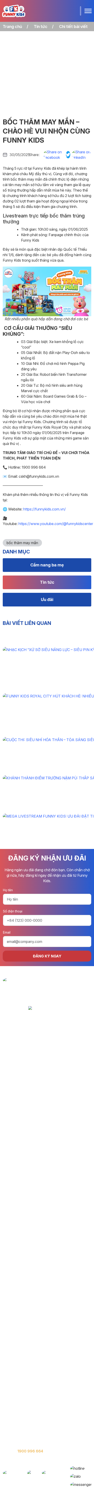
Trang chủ (12, 26)
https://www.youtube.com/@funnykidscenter (55, 523)
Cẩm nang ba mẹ (47, 565)
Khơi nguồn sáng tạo (21, 1424)
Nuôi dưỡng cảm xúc (21, 1415)
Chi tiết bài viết (73, 26)
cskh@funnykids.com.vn (36, 1460)
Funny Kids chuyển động (24, 1371)
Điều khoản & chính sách (25, 1389)
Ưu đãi (47, 599)
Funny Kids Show (18, 1434)
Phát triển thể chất (19, 1406)
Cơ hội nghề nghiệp (20, 1380)
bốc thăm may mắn (22, 542)
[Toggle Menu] (88, 11)
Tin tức (40, 26)
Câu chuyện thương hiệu (24, 1362)
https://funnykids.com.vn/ (44, 509)
